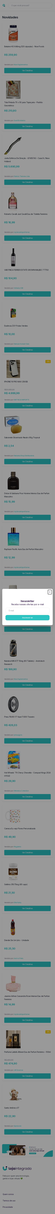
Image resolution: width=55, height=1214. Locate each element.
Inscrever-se (27, 617)
